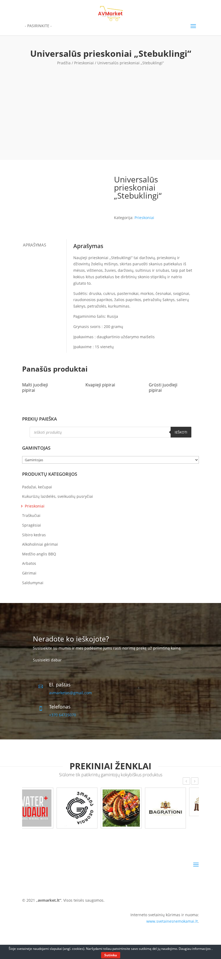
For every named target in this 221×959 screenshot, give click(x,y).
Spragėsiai (31, 525)
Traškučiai (31, 515)
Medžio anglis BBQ (39, 553)
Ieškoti (181, 432)
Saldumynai (32, 582)
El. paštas (60, 684)
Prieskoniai (84, 62)
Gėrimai (29, 573)
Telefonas (60, 706)
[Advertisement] (110, 106)
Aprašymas (34, 245)
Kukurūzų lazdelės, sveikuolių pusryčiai (57, 496)
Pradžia (64, 62)
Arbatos (29, 563)
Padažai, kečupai (37, 486)
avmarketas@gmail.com (70, 692)
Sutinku (110, 955)
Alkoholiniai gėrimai (40, 544)
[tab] (44, 245)
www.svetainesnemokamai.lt (172, 921)
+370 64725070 (62, 714)
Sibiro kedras (34, 534)
